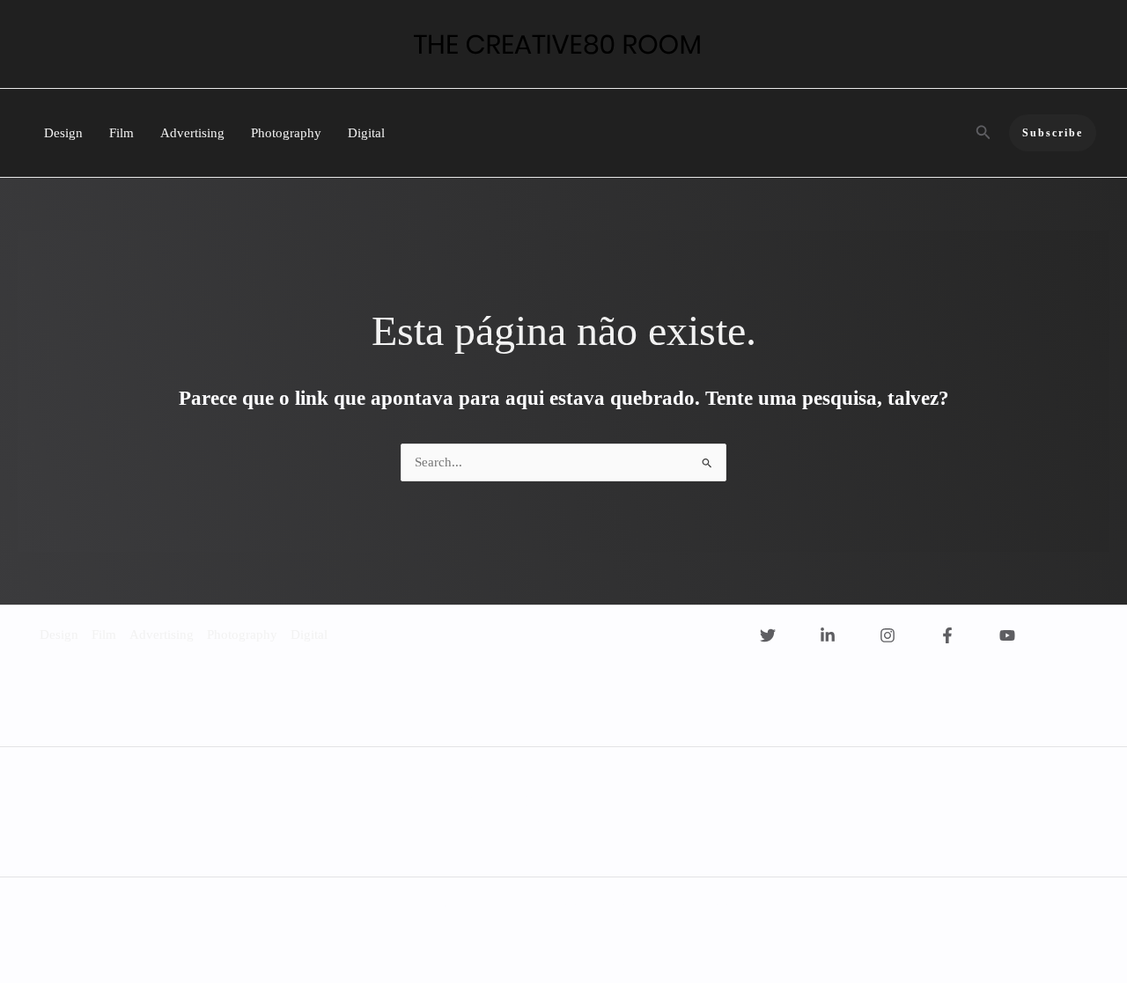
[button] (983, 132)
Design (63, 133)
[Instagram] (887, 635)
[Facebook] (947, 635)
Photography (286, 133)
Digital (366, 133)
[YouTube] (1007, 635)
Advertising (192, 133)
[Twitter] (768, 635)
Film (121, 133)
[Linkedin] (828, 635)
